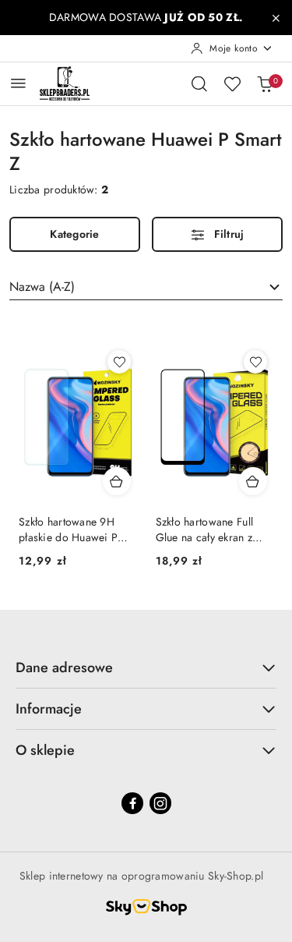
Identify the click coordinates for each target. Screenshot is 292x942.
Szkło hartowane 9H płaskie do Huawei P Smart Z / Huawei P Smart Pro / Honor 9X (72, 529)
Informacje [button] (49, 709)
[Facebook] (132, 803)
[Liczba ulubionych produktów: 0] (232, 83)
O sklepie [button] (45, 750)
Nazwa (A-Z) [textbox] (42, 287)
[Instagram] (160, 803)
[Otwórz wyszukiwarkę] (199, 83)
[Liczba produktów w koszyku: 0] (264, 83)
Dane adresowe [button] (64, 667)
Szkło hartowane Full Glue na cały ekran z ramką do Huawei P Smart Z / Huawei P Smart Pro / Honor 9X (209, 529)
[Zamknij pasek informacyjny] (276, 18)
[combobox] (146, 287)
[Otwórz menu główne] (18, 83)
